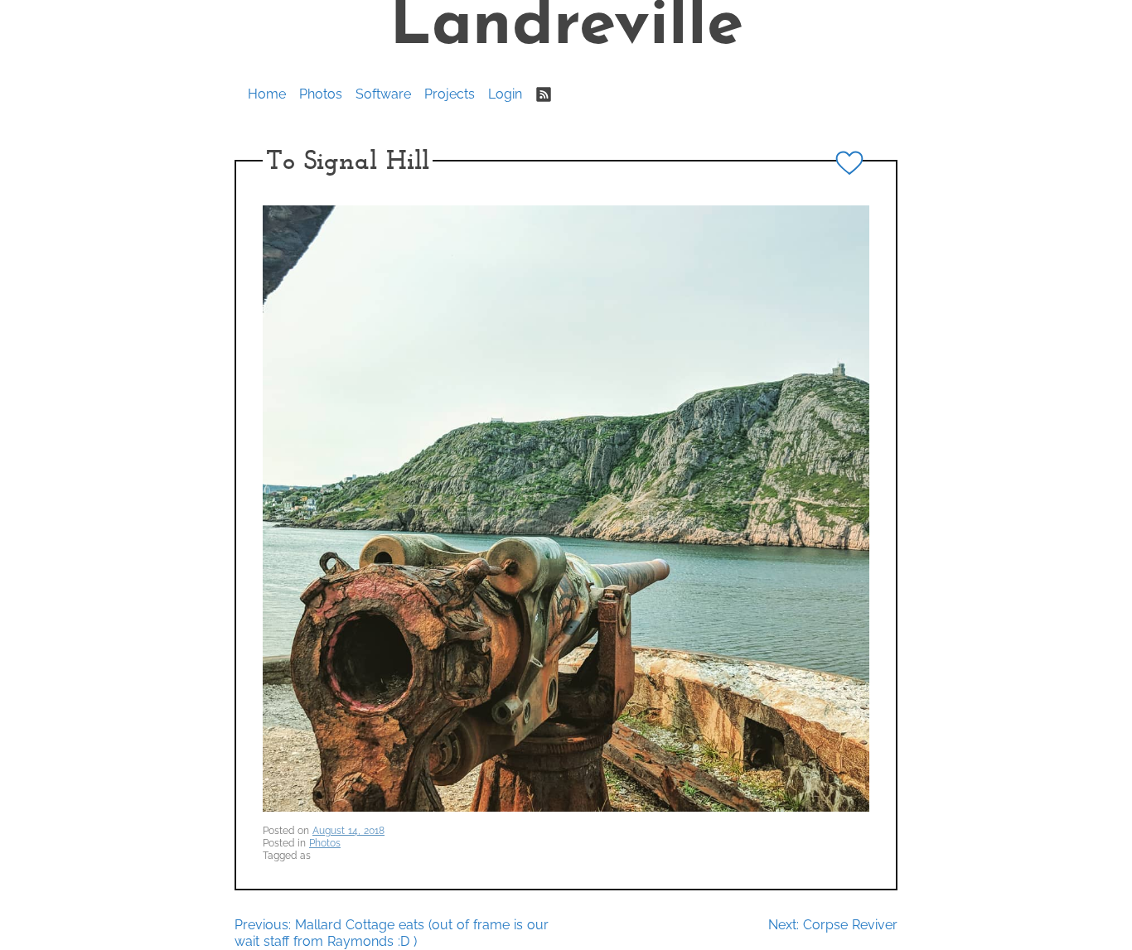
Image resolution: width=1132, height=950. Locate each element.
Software (383, 94)
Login (505, 94)
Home (267, 94)
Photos (320, 94)
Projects (449, 94)
